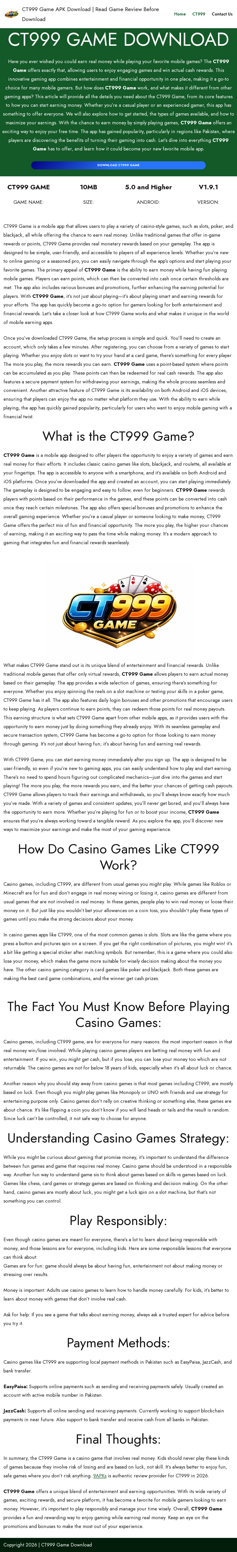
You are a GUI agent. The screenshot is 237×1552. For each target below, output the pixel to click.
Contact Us (222, 14)
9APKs (99, 1475)
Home (180, 14)
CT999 (198, 14)
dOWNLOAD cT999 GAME (118, 165)
